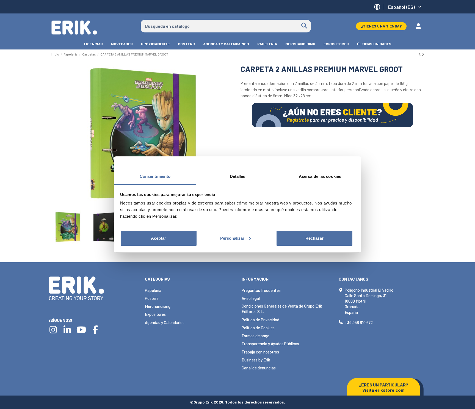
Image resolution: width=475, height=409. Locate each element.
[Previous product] (420, 54)
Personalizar (232, 238)
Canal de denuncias (259, 367)
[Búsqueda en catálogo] (304, 26)
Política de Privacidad (260, 319)
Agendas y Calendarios (164, 322)
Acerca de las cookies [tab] (320, 176)
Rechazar (314, 238)
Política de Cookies (258, 327)
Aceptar (158, 238)
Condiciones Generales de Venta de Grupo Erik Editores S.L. (282, 308)
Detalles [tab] (237, 176)
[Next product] (423, 54)
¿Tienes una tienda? (381, 26)
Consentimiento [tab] (155, 176)
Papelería (153, 290)
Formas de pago (255, 335)
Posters (152, 298)
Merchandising (157, 306)
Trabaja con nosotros (260, 351)
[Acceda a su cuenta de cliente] (418, 26)
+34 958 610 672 (359, 322)
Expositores (155, 314)
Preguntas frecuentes (261, 290)
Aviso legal (251, 298)
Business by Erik (256, 359)
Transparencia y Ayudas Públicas (270, 343)
